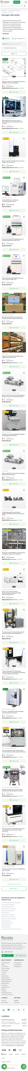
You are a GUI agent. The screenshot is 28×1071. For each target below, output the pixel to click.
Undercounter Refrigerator (8, 915)
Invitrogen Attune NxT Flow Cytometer (11, 929)
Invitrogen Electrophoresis (8, 904)
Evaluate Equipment (6, 979)
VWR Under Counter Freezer (8, 917)
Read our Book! (5, 978)
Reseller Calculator (6, 981)
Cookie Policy (20, 1045)
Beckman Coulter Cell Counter (8, 919)
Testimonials (4, 970)
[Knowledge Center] (4, 1067)
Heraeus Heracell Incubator (8, 911)
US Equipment (18, 963)
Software (3, 991)
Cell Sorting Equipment (7, 923)
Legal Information (6, 1061)
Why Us (3, 964)
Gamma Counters (5, 927)
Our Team (4, 972)
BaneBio (16, 1000)
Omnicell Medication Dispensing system (11, 902)
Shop (17, 2)
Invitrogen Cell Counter (7, 12)
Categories (4, 985)
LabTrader (16, 1002)
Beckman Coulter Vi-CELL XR (8, 908)
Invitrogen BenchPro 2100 (7, 906)
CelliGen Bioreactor (6, 925)
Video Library (4, 976)
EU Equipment (17, 964)
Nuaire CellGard (5, 913)
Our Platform (4, 966)
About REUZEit (5, 963)
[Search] (2, 6)
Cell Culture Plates (6, 921)
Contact (3, 1000)
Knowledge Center (6, 992)
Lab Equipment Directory (14, 10)
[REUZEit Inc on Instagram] (19, 1010)
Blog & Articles (5, 983)
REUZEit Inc (4, 10)
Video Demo (9, 955)
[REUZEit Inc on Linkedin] (3, 1010)
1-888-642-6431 (8, 952)
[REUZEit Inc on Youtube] (8, 1010)
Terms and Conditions (7, 994)
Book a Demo (4, 1002)
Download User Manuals (5, 988)
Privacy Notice (10, 1045)
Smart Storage (5, 968)
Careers (3, 974)
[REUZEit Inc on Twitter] (13, 1010)
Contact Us (21, 955)
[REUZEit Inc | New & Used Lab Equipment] (5, 2)
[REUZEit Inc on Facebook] (24, 1010)
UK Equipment (18, 966)
